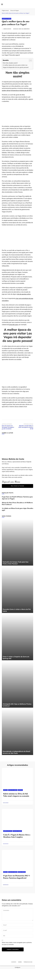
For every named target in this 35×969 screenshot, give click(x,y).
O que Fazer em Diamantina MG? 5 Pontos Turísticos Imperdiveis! (16, 876)
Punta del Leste (13, 324)
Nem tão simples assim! (10, 63)
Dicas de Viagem (6, 18)
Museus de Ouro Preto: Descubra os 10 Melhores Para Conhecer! (17, 503)
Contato (13, 962)
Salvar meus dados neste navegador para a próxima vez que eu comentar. (17, 943)
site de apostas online (24, 294)
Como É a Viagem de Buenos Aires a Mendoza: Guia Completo (16, 835)
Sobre (20, 962)
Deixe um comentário (24, 29)
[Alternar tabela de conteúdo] (29, 60)
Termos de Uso (28, 962)
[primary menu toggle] (2, 4)
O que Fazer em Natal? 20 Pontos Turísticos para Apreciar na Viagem (17, 498)
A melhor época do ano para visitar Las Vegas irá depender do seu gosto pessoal (15, 66)
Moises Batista (7, 28)
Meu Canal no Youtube (17, 485)
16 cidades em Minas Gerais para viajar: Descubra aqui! (17, 509)
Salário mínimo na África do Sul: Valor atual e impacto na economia (16, 794)
